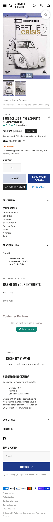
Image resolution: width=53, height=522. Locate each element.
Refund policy (8, 506)
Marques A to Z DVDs (18, 261)
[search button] (10, 5)
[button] (34, 5)
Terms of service (9, 513)
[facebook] (4, 443)
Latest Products (16, 258)
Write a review (26, 329)
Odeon (6, 114)
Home (6, 100)
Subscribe (23, 471)
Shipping (20, 136)
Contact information (11, 509)
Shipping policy (9, 517)
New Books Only (16, 264)
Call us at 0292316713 (19, 394)
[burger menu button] (4, 5)
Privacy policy (8, 502)
